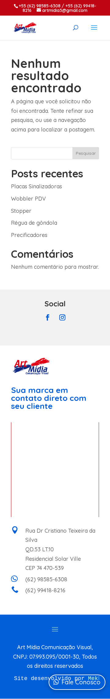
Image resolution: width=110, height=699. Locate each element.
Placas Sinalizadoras (36, 186)
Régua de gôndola (34, 222)
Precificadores (29, 235)
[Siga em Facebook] (48, 317)
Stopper (21, 210)
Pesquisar (86, 153)
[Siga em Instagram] (62, 317)
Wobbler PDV (28, 198)
